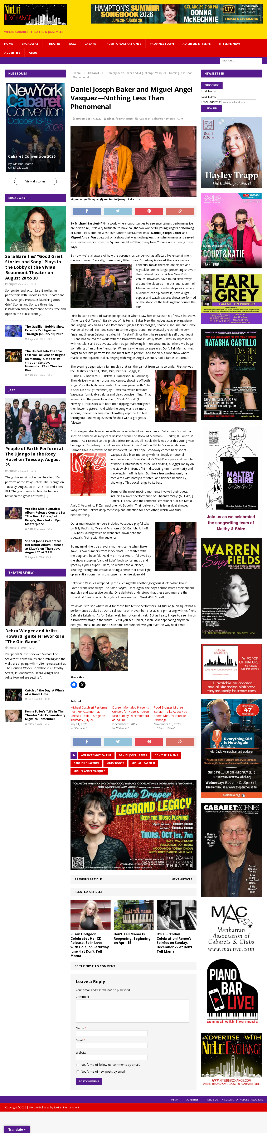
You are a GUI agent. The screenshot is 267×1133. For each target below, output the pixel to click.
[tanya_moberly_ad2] (231, 692)
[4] (231, 266)
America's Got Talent (96, 755)
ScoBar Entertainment (66, 1107)
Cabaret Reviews (163, 118)
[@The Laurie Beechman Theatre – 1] (231, 321)
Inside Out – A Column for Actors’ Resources (235, 1099)
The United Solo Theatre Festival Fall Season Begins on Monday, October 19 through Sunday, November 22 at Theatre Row (45, 360)
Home (8, 44)
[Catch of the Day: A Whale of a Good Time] (13, 698)
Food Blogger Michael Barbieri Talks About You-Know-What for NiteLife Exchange (171, 713)
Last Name (208, 97)
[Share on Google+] (180, 211)
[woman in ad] (231, 636)
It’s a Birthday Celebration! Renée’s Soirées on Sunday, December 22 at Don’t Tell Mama (175, 943)
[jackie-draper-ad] (133, 867)
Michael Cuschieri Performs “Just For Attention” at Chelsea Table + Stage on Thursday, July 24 (89, 713)
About (34, 53)
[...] (41, 314)
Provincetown (162, 44)
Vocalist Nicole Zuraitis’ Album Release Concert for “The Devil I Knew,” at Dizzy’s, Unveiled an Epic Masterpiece (45, 516)
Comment (82, 997)
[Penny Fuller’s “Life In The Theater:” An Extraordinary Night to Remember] (13, 719)
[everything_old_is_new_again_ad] (231, 795)
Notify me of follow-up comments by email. (110, 1065)
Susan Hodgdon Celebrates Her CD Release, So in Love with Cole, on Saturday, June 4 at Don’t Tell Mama (90, 945)
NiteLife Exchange (120, 118)
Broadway (29, 44)
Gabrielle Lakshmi (86, 763)
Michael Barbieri (143, 763)
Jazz (72, 44)
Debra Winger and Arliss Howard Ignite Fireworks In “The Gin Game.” (34, 636)
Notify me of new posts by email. (103, 1071)
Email (80, 1040)
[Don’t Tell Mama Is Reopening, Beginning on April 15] (134, 927)
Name (80, 1028)
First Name (208, 91)
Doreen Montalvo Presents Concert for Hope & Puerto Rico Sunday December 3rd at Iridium (130, 713)
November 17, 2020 (88, 118)
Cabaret (91, 44)
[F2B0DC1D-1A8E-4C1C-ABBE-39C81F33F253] (231, 1025)
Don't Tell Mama (166, 755)
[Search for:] (241, 60)
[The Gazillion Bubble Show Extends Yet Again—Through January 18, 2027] (13, 335)
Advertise (12, 53)
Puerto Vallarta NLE (124, 44)
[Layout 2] (231, 894)
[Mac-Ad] (231, 950)
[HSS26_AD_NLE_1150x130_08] (177, 21)
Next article (181, 879)
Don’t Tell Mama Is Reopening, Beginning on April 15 (132, 938)
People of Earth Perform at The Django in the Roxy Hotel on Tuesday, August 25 (34, 457)
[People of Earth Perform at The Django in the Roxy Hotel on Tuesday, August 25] (35, 441)
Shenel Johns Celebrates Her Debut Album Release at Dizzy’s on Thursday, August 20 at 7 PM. (44, 546)
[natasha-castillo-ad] (231, 418)
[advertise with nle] (231, 1084)
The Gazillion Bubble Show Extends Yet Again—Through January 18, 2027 (44, 330)
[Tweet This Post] (118, 211)
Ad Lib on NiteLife (197, 44)
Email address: (211, 102)
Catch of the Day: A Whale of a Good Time (44, 692)
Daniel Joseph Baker (133, 755)
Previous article (88, 879)
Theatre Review (21, 572)
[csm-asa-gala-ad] (231, 530)
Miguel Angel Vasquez (89, 771)
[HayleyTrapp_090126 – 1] (231, 185)
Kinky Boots (115, 763)
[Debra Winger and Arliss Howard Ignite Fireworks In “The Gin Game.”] (35, 624)
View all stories (35, 181)
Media (174, 1099)
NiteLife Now (229, 44)
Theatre (53, 44)
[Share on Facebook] (87, 211)
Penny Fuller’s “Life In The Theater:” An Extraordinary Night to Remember (45, 715)
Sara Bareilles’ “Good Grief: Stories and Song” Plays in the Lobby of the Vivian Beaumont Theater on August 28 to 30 (34, 267)
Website (81, 1052)
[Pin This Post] (149, 211)
